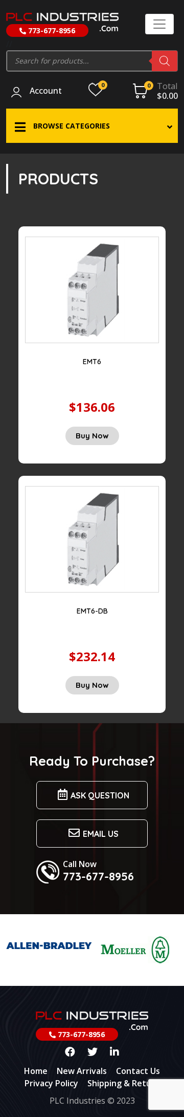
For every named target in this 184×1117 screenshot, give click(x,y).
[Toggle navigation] (159, 24)
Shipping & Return (123, 1083)
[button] (92, 126)
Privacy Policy (51, 1083)
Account (46, 91)
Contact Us (138, 1071)
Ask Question (100, 795)
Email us (101, 834)
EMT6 (92, 361)
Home (36, 1071)
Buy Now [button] (92, 435)
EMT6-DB (92, 611)
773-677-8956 (50, 30)
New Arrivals (82, 1071)
